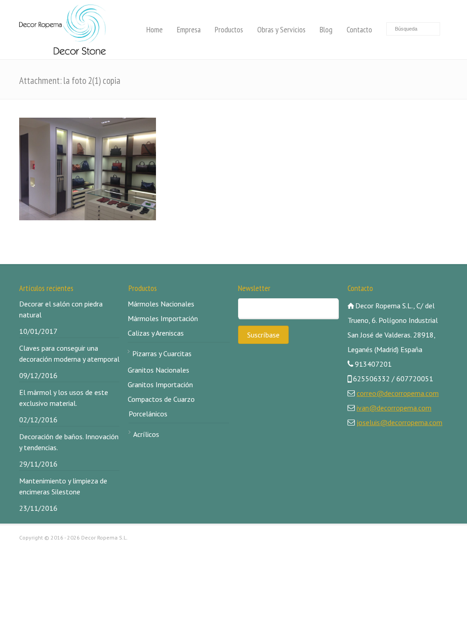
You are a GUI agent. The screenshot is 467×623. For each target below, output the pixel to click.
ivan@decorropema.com (394, 407)
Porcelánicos (148, 413)
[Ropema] (62, 30)
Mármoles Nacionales (161, 303)
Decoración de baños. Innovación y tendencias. (69, 442)
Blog (326, 29)
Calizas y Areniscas (156, 332)
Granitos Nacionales (158, 369)
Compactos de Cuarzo (161, 399)
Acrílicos (146, 434)
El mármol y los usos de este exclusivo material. (63, 398)
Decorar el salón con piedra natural (61, 309)
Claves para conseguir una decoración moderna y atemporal (69, 353)
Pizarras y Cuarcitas (162, 353)
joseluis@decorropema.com (399, 422)
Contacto (359, 29)
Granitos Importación (160, 384)
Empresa (189, 29)
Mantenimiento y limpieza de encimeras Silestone (63, 486)
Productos (229, 29)
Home (154, 29)
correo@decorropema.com (398, 393)
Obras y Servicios (281, 29)
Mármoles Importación (163, 318)
